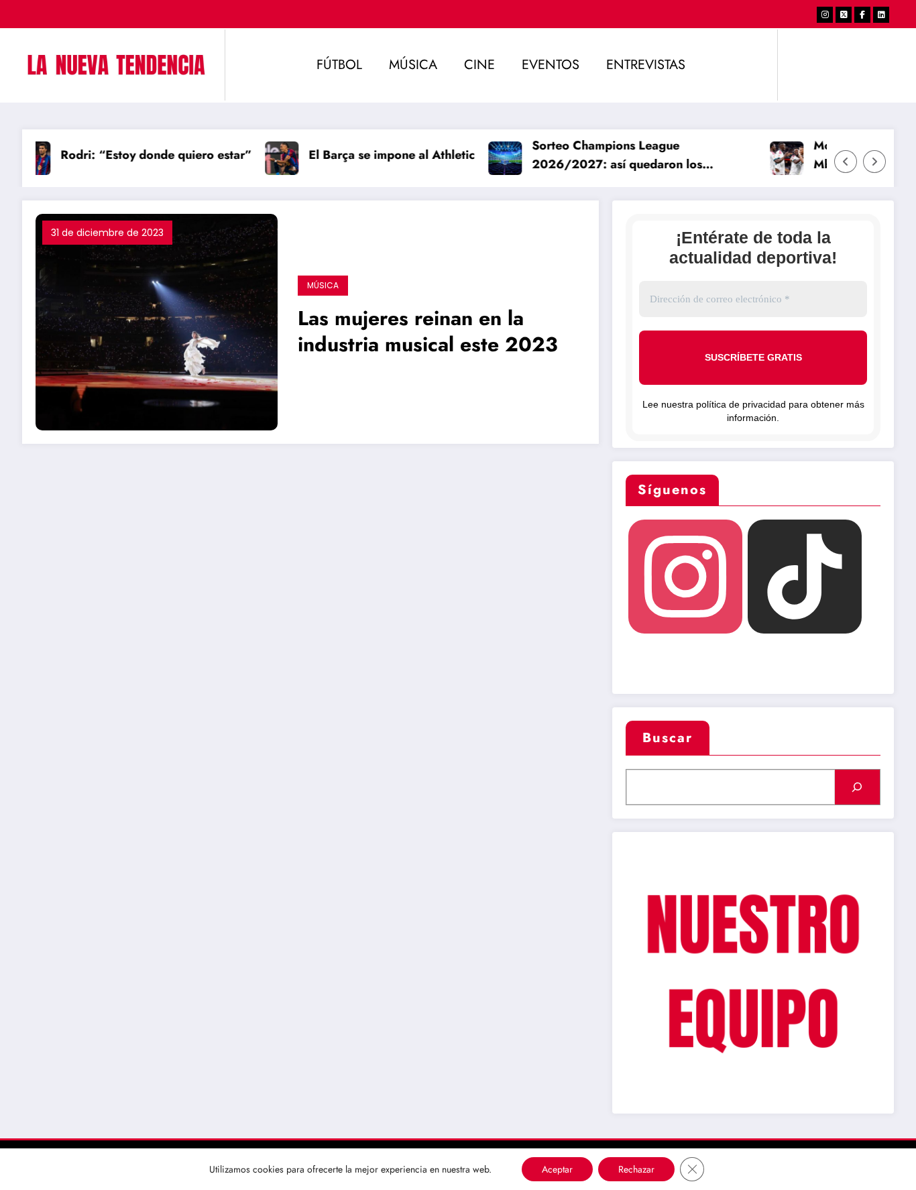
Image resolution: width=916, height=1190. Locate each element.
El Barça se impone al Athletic (383, 155)
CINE (479, 64)
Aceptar (557, 1169)
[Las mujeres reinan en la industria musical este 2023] (157, 321)
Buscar (667, 738)
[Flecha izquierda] (845, 161)
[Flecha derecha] (874, 161)
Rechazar (636, 1169)
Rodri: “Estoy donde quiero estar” (147, 155)
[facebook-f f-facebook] (862, 15)
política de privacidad (741, 404)
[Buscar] (857, 787)
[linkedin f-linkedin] (881, 15)
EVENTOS (550, 64)
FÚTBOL (339, 64)
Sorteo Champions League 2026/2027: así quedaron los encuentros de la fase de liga (608, 156)
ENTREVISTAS (645, 64)
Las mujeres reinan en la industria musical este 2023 (428, 332)
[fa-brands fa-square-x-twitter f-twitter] (844, 15)
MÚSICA (413, 64)
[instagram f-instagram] (825, 15)
